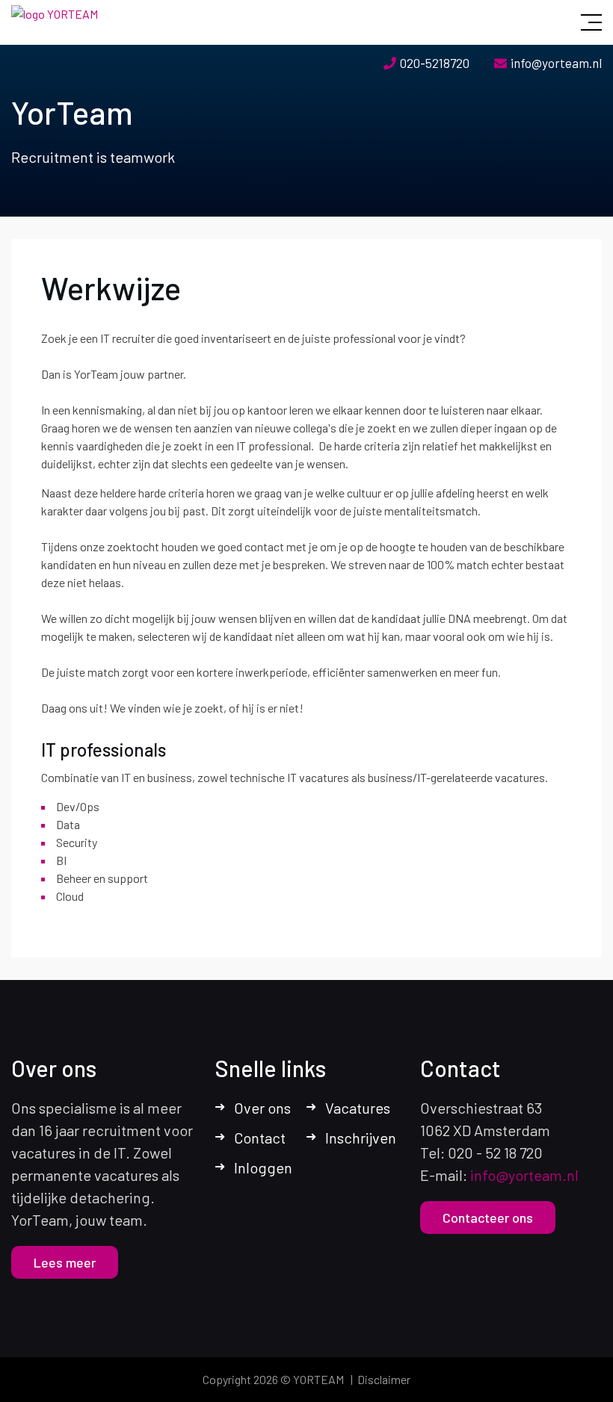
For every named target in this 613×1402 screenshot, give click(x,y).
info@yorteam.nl (556, 62)
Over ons (262, 1108)
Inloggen (263, 1167)
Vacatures (357, 1108)
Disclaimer (383, 1379)
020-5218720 (434, 62)
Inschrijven (360, 1138)
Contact (260, 1138)
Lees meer (65, 1262)
